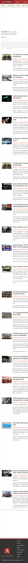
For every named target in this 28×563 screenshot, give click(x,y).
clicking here (9, 48)
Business (3, 5)
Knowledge (19, 552)
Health (18, 5)
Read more (17, 222)
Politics (18, 554)
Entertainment (11, 5)
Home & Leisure (21, 550)
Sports (18, 556)
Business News (23, 59)
